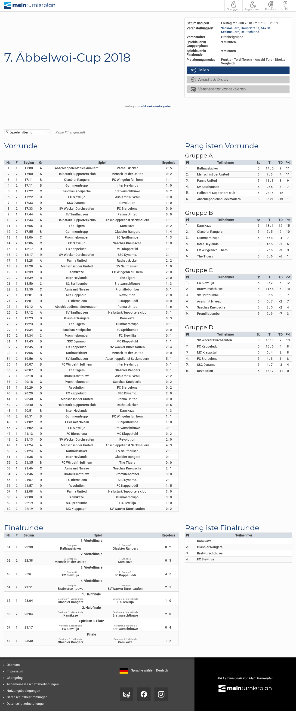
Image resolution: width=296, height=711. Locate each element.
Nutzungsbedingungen (23, 691)
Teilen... (201, 70)
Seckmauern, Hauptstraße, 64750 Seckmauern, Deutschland (245, 30)
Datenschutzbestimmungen (27, 697)
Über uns (13, 665)
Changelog (15, 678)
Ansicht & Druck (209, 79)
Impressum (15, 671)
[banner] (30, 5)
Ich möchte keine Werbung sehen (154, 106)
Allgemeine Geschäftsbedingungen (33, 684)
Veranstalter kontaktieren (218, 89)
